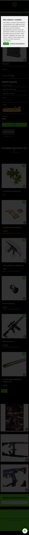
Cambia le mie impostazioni (17, 43)
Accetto (6, 43)
